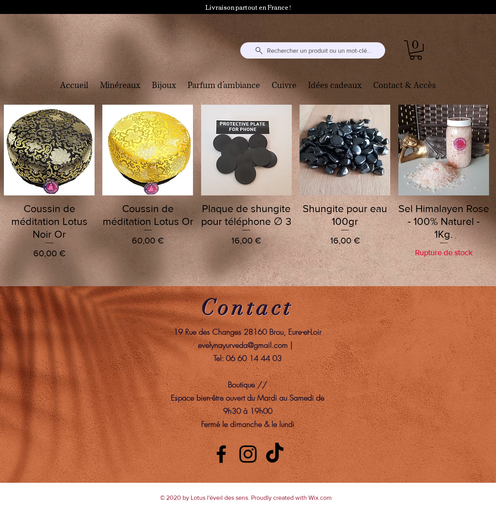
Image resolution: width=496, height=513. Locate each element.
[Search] (430, 50)
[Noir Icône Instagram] (248, 454)
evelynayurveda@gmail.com (243, 345)
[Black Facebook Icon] (221, 454)
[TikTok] (274, 454)
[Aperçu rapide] (49, 150)
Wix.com (320, 497)
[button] (415, 50)
